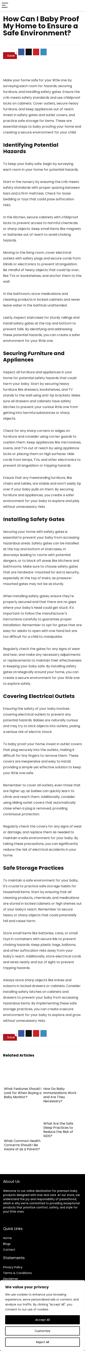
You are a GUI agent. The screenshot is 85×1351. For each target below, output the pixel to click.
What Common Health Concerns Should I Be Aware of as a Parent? (22, 1145)
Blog (6, 1244)
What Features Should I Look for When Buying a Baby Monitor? (22, 1092)
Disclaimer (10, 1279)
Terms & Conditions (17, 1273)
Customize (42, 1331)
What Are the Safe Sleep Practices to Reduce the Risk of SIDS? (58, 1129)
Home (7, 1238)
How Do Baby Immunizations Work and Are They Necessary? (59, 1095)
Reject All (42, 1342)
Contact (9, 1250)
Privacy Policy (12, 1267)
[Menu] (5, 5)
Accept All (42, 1320)
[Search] (79, 5)
